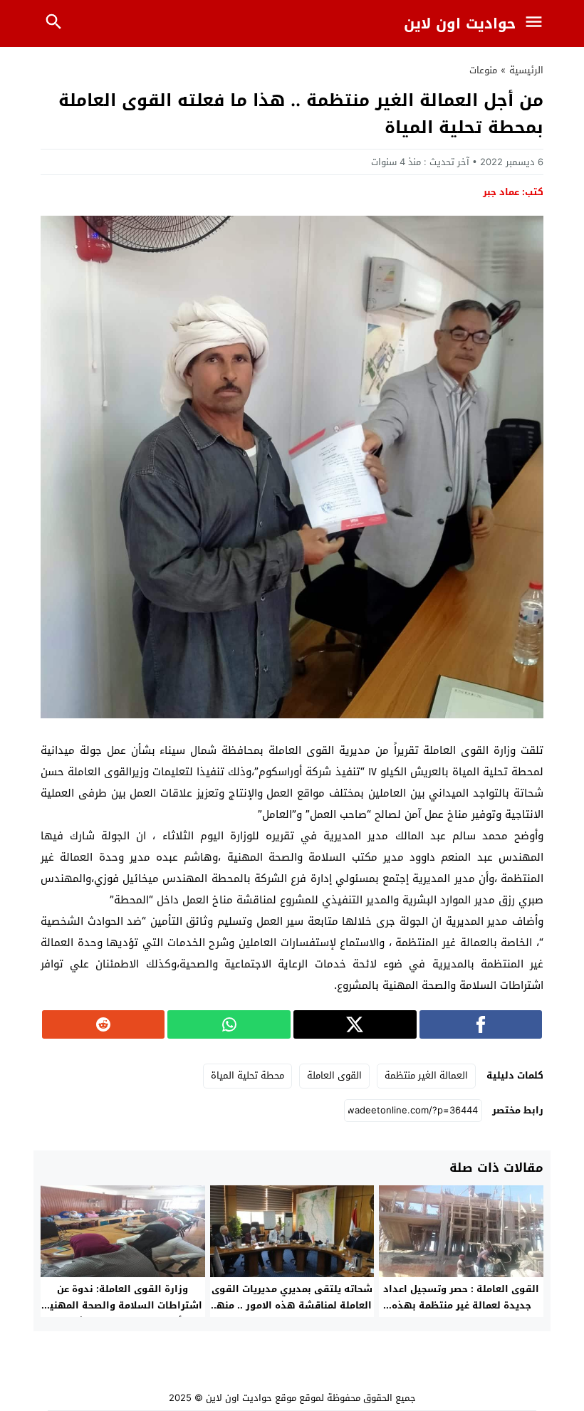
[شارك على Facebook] (481, 1024)
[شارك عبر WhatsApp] (229, 1024)
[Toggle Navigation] (537, 23)
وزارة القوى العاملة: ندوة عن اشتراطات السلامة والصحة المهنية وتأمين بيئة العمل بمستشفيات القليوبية (122, 1313)
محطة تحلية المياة (247, 1075)
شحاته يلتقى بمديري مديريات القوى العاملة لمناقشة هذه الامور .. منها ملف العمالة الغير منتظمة (292, 1305)
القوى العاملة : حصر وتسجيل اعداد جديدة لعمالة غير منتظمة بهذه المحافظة (461, 1305)
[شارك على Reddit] (104, 1024)
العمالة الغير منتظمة (426, 1075)
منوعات (483, 70)
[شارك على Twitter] (355, 1024)
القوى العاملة (334, 1075)
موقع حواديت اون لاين (251, 1398)
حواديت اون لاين (460, 23)
